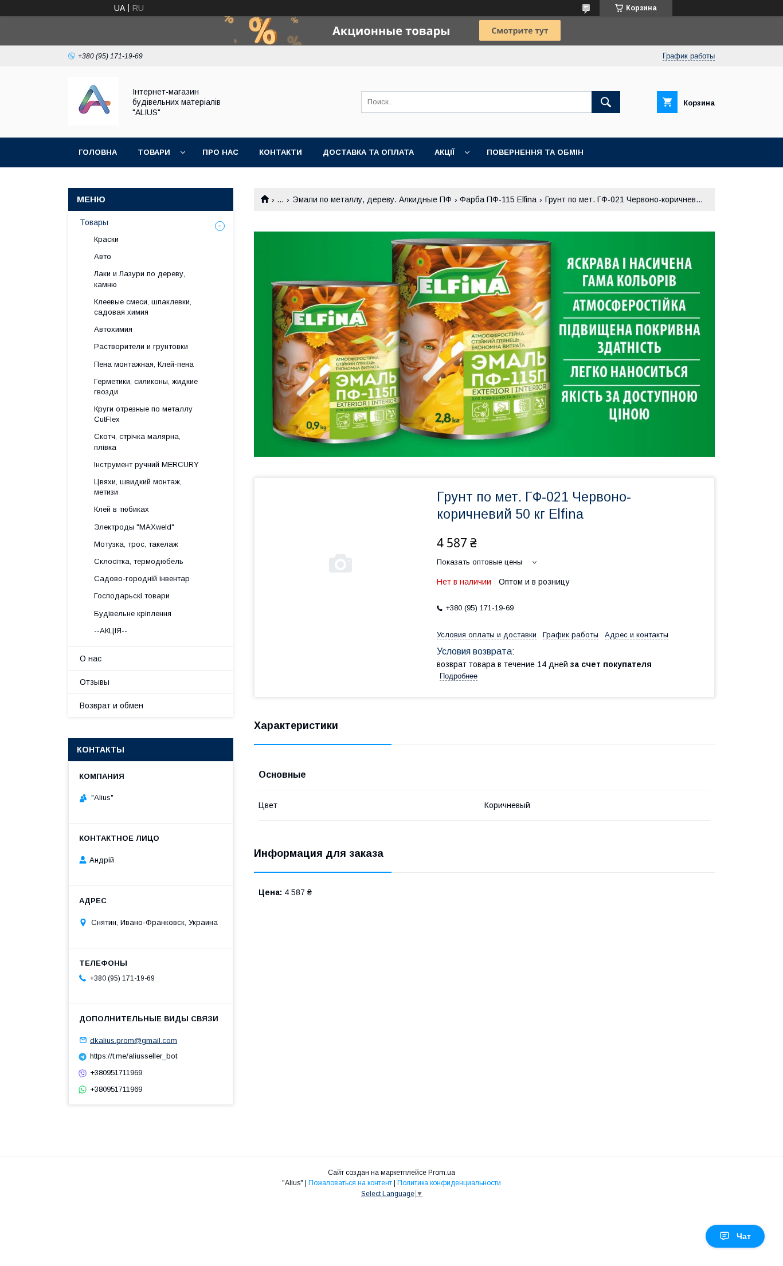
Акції (444, 152)
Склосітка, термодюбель (138, 561)
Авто (102, 256)
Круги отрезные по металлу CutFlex (143, 414)
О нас (90, 658)
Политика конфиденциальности (449, 1183)
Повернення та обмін (535, 152)
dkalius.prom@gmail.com (133, 1040)
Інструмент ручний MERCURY (146, 464)
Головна (98, 152)
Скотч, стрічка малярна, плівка (137, 441)
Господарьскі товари (132, 595)
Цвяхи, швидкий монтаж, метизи (138, 486)
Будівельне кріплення (132, 613)
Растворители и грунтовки (141, 346)
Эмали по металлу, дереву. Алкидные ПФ (372, 199)
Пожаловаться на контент (350, 1183)
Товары (94, 222)
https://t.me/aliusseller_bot (133, 1056)
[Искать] (606, 102)
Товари (154, 152)
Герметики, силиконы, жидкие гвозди (146, 386)
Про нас (220, 152)
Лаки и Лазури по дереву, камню (139, 278)
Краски (106, 239)
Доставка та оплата (368, 152)
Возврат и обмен (111, 705)
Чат (744, 1236)
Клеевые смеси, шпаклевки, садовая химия (142, 306)
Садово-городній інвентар (142, 578)
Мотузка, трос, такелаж (136, 544)
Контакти (280, 152)
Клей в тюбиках (121, 509)
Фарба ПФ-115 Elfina (498, 199)
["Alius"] (93, 122)
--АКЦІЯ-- (110, 630)
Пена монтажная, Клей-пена (144, 364)
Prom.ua (441, 1173)
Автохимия (113, 329)
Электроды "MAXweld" (134, 527)
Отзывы (94, 682)
